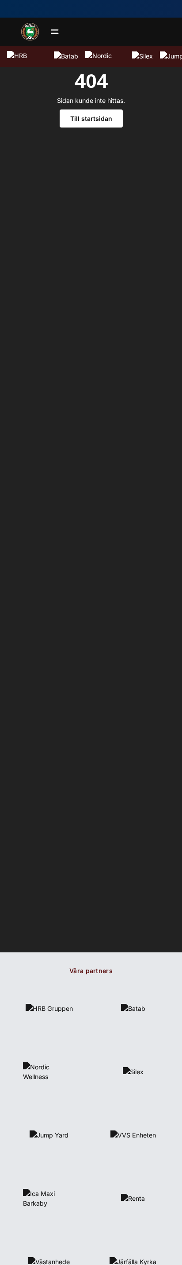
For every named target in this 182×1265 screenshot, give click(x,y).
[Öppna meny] (54, 31)
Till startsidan (91, 118)
